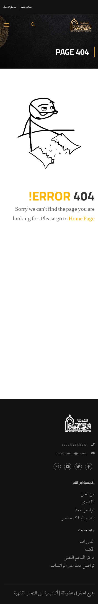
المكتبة (90, 550)
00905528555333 (74, 445)
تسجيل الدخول (9, 7)
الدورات (87, 542)
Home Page (82, 219)
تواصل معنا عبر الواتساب (72, 566)
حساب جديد (26, 7)
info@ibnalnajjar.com (71, 453)
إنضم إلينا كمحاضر (78, 518)
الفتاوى (88, 502)
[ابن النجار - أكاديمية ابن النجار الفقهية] (81, 24)
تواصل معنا (85, 510)
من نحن (88, 494)
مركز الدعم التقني (79, 558)
